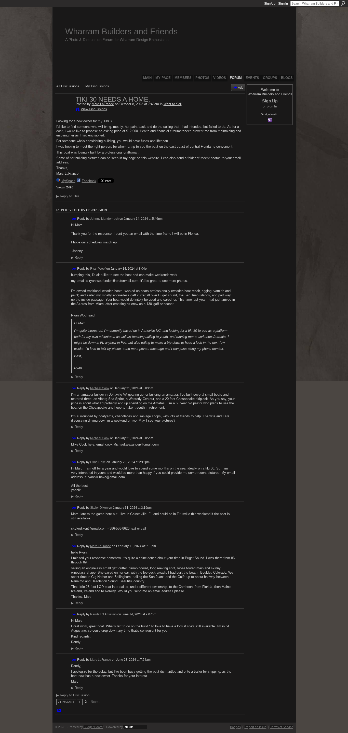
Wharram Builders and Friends (121, 31)
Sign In (283, 3)
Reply (77, 257)
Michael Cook (99, 388)
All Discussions (67, 86)
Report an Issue (255, 727)
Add (241, 87)
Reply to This (67, 196)
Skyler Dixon (99, 507)
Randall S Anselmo (103, 614)
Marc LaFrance (103, 104)
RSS (59, 711)
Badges (235, 727)
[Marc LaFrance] (64, 110)
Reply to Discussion (72, 695)
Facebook (89, 181)
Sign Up (269, 3)
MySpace (68, 181)
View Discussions (94, 109)
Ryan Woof (97, 268)
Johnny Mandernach (104, 218)
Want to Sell (173, 104)
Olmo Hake (98, 462)
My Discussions (97, 86)
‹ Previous (66, 702)
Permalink (74, 218)
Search (343, 3)
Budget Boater (93, 727)
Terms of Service (281, 727)
